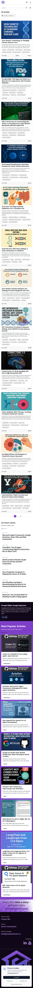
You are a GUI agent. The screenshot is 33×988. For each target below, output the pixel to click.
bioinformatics (14, 175)
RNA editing (14, 261)
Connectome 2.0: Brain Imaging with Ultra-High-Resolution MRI (15, 372)
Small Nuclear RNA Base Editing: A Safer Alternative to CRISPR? (15, 250)
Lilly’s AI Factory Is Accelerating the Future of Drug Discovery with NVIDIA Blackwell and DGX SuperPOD (16, 123)
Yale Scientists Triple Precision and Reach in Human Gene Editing (15, 496)
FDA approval (20, 92)
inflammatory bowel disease (15, 219)
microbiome (5, 221)
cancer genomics (22, 175)
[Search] (26, 7)
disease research (19, 505)
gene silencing (27, 49)
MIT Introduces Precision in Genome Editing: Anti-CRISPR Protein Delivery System (16, 329)
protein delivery (6, 344)
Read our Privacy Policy (16, 984)
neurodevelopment (25, 298)
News (30, 55)
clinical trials (21, 422)
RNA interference (26, 52)
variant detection (6, 179)
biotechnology (11, 49)
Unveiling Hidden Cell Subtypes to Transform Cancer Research (14, 455)
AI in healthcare (6, 175)
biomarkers (15, 463)
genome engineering (7, 508)
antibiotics (5, 217)
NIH (24, 382)
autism (4, 298)
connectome (21, 380)
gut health (5, 219)
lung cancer (13, 94)
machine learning (26, 219)
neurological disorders (7, 382)
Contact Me (5, 919)
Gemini (5, 764)
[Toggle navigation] (30, 2)
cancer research (23, 463)
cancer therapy (13, 422)
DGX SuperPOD (21, 132)
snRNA (20, 261)
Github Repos (7, 663)
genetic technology (7, 52)
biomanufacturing (12, 132)
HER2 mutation (6, 94)
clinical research (10, 298)
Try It (4, 617)
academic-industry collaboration (10, 90)
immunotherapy (6, 425)
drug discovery (12, 92)
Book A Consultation (8, 926)
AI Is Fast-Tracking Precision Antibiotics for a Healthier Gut (13, 207)
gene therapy (25, 339)
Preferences (10, 981)
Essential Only (23, 981)
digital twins (5, 135)
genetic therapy (25, 259)
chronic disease (19, 49)
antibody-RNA (6, 422)
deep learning (6, 177)
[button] (30, 7)
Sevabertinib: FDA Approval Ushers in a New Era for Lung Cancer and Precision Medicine (16, 81)
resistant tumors (24, 425)
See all (3, 528)
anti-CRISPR (5, 339)
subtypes (24, 300)
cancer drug (5, 92)
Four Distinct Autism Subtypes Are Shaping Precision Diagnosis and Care (15, 290)
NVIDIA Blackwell (21, 135)
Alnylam (4, 49)
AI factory (5, 132)
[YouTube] (30, 943)
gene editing (18, 259)
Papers (5, 828)
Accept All (16, 977)
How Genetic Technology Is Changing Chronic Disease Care (15, 41)
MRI (26, 380)
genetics (18, 298)
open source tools (14, 177)
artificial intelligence (13, 217)
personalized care (6, 300)
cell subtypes (5, 465)
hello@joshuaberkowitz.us (11, 934)
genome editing (6, 342)
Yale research (5, 427)
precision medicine (17, 52)
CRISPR (12, 259)
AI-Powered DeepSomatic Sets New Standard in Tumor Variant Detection (15, 165)
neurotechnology (17, 382)
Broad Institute (21, 90)
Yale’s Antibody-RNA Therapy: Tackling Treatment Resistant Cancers (16, 413)
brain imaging (5, 380)
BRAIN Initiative (13, 380)
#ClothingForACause (16, 908)
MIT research (14, 342)
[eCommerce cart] (26, 2)
